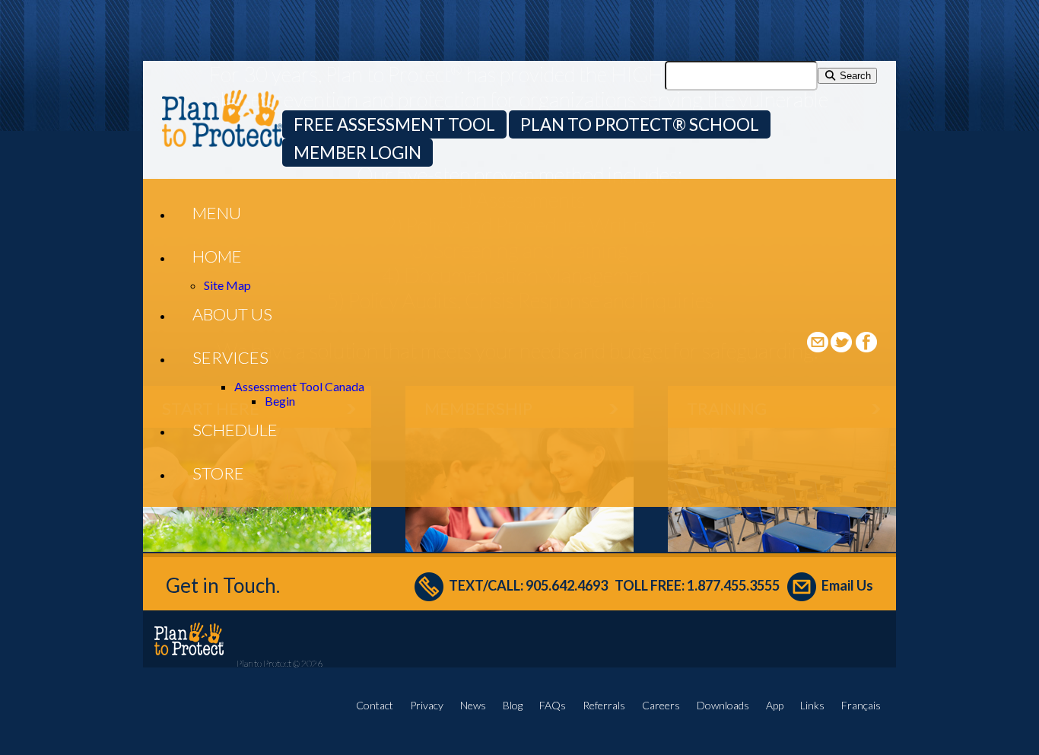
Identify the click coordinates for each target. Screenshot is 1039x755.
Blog (513, 705)
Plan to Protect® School (639, 124)
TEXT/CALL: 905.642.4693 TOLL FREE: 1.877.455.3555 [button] (614, 585)
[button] (217, 212)
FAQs (552, 705)
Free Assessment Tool (394, 124)
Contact (374, 705)
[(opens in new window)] (843, 347)
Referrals (604, 705)
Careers (661, 705)
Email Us (847, 585)
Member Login (357, 152)
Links (812, 705)
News (473, 705)
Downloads (723, 705)
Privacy (426, 705)
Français (861, 705)
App (774, 705)
